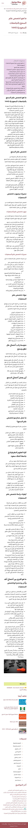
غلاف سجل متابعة (14, 722)
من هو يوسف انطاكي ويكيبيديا (19, 799)
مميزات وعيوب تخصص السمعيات (15, 70)
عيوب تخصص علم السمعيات (16, 72)
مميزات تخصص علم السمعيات (15, 74)
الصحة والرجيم (17, 755)
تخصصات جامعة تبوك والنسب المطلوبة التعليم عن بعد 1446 (11, 708)
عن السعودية (18, 777)
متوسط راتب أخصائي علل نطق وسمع (15, 78)
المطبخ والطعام (17, 760)
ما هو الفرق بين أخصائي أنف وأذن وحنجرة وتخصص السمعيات (16, 91)
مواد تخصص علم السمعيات (16, 76)
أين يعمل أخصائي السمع (18, 80)
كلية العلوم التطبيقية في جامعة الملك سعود (15, 85)
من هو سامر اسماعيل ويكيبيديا (19, 797)
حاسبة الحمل (18, 780)
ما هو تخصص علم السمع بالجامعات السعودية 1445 (15, 64)
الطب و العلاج (18, 757)
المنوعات (19, 766)
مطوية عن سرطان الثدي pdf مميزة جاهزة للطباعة (14, 805)
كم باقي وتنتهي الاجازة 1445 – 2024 (10, 729)
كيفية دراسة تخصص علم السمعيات (15, 88)
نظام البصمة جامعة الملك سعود (10, 700)
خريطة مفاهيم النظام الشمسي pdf (18, 795)
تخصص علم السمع (19, 67)
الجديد (12, 3)
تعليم (19, 769)
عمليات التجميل (17, 775)
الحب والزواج (18, 749)
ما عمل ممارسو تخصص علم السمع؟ (15, 82)
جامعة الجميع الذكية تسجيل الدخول (10, 714)
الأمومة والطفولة (17, 743)
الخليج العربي (18, 752)
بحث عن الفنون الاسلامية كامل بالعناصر (17, 790)
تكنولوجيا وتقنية (17, 772)
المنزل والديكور (17, 763)
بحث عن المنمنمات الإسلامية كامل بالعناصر (16, 803)
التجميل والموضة (17, 746)
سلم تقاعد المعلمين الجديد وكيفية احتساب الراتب (14, 793)
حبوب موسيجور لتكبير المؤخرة (19, 801)
